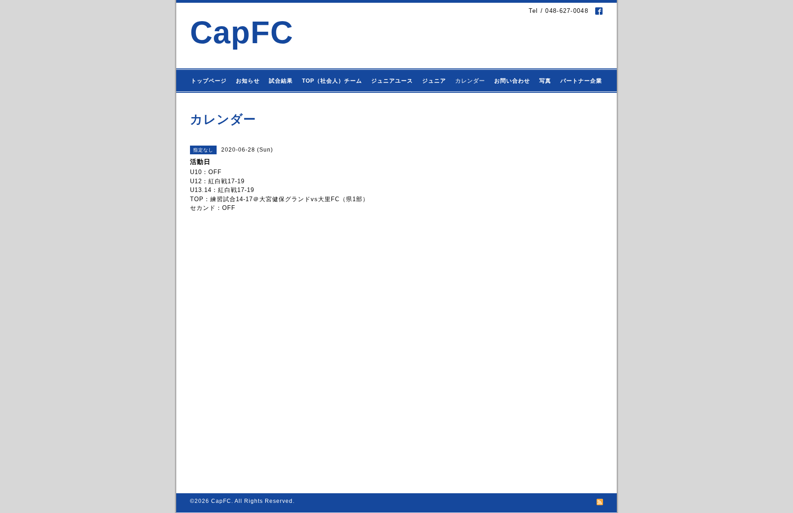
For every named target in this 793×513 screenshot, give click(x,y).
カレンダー (470, 81)
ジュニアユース (392, 81)
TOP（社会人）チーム (332, 81)
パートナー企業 (581, 81)
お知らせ (248, 81)
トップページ (209, 81)
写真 (545, 81)
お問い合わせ (512, 81)
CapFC (241, 32)
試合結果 (281, 81)
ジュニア (434, 81)
